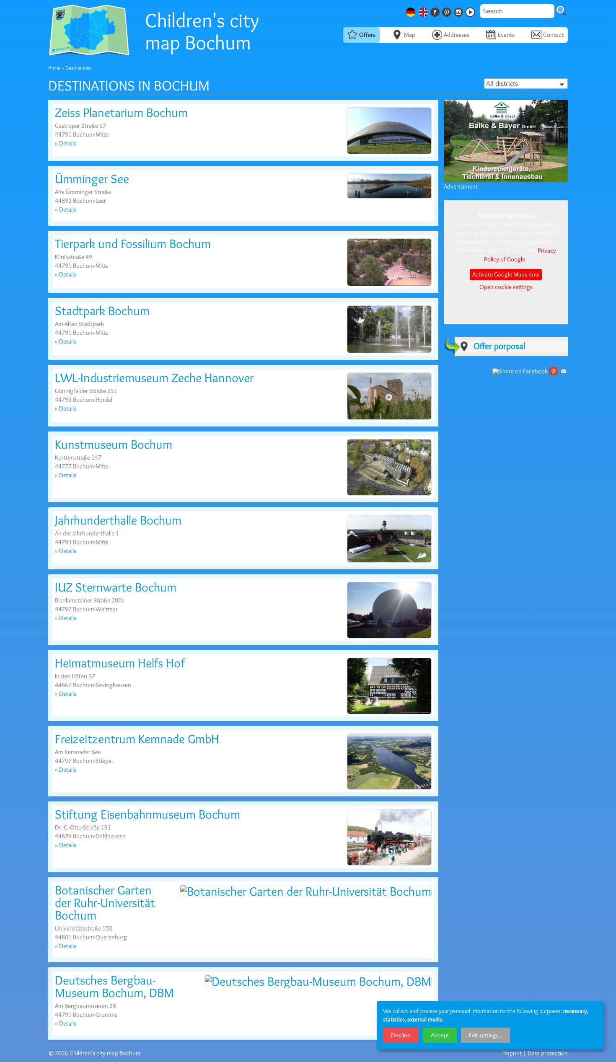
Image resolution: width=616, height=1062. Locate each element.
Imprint (512, 1053)
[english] (424, 10)
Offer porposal (499, 346)
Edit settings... (485, 1035)
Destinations (78, 68)
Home (54, 68)
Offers (367, 35)
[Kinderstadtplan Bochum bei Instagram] (459, 10)
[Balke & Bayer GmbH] (506, 180)
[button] (526, 83)
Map (409, 35)
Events (506, 35)
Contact (553, 35)
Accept (440, 1035)
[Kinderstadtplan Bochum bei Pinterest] (447, 10)
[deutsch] (411, 10)
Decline (401, 1035)
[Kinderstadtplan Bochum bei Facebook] (436, 10)
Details (67, 143)
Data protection (548, 1053)
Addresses (456, 35)
